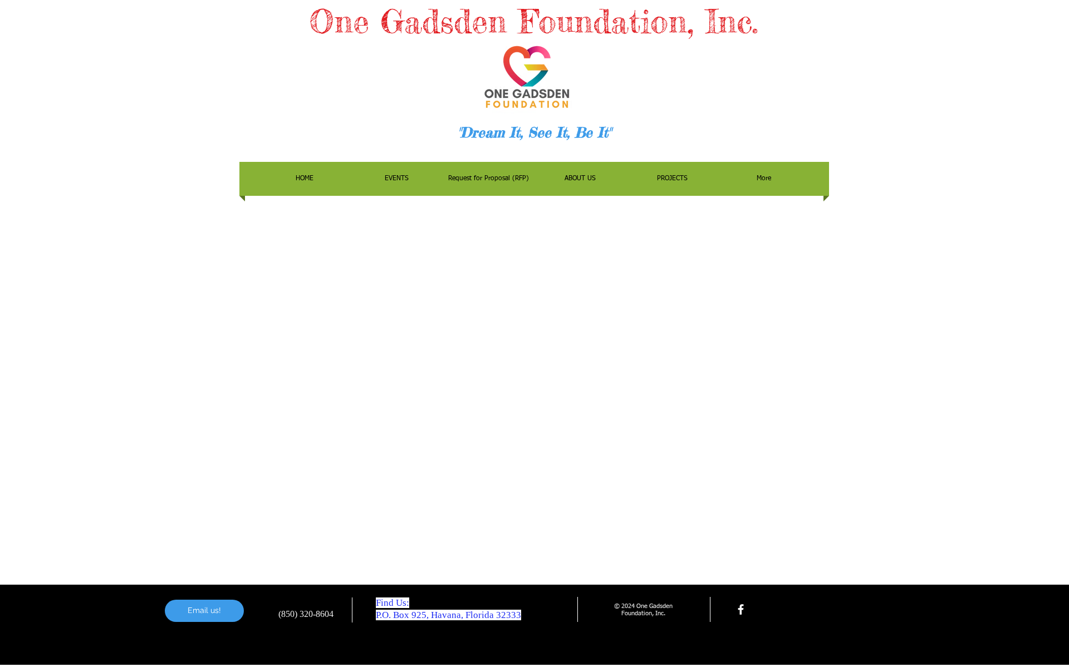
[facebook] (741, 609)
